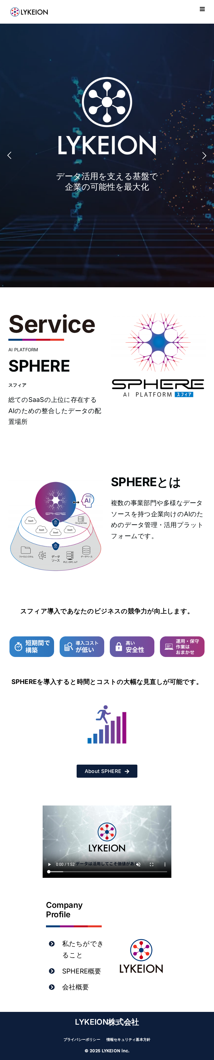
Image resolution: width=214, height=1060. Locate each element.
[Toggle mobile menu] (203, 9)
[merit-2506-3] (132, 638)
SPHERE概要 (81, 971)
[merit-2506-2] (82, 638)
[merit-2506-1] (31, 638)
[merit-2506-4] (182, 638)
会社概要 (75, 987)
